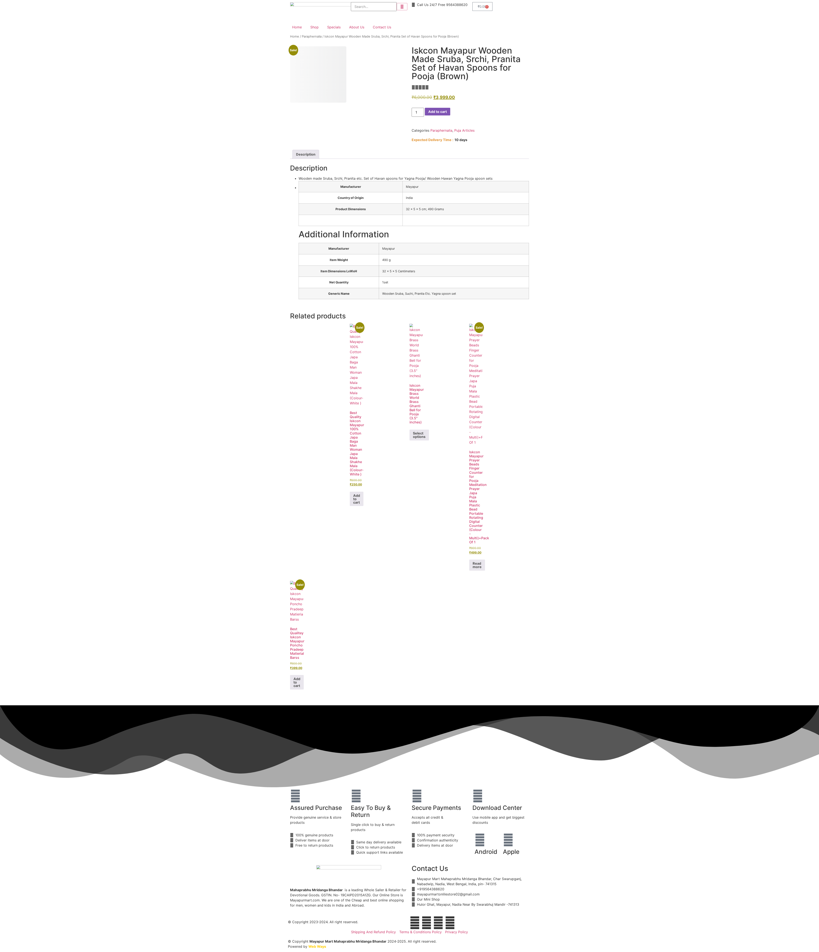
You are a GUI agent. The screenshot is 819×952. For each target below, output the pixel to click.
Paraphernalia (312, 36)
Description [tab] (305, 154)
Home (297, 27)
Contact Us (382, 27)
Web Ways (317, 946)
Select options (419, 435)
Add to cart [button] (356, 498)
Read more (477, 565)
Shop (314, 27)
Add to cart (437, 111)
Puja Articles (464, 130)
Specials (334, 27)
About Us (356, 27)
